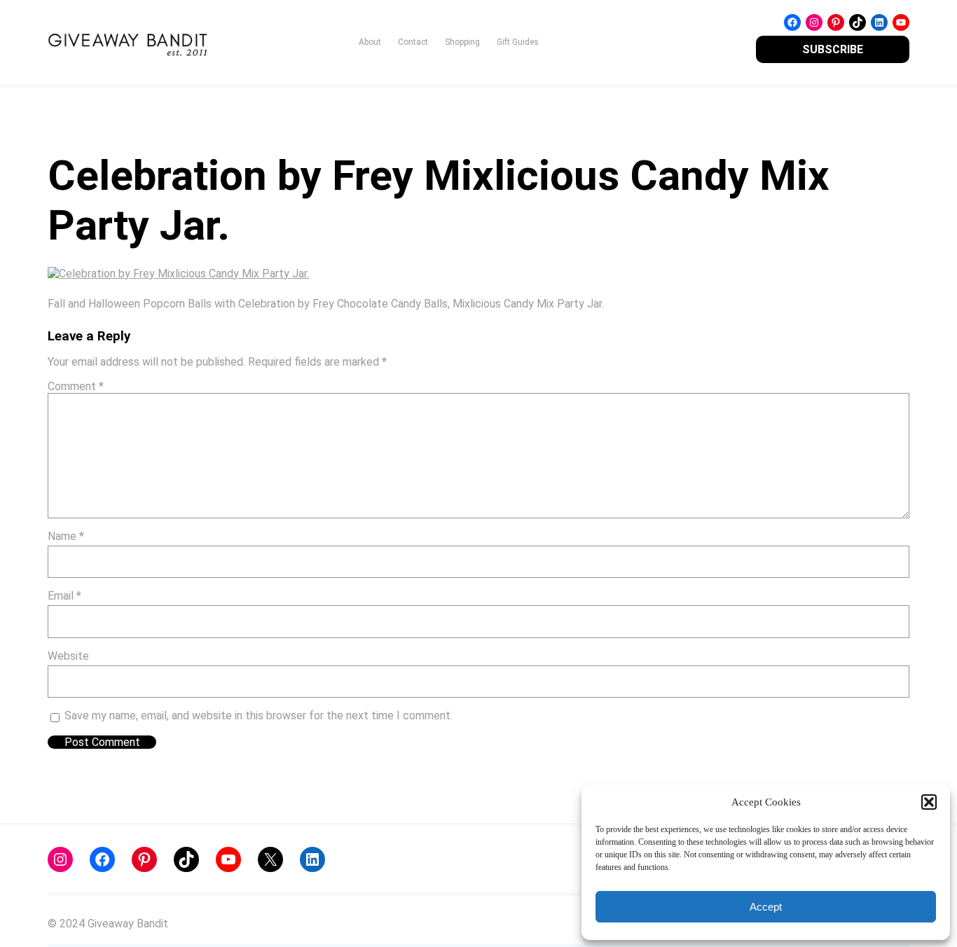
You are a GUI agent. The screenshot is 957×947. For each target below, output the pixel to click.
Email (64, 595)
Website (68, 656)
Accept (766, 907)
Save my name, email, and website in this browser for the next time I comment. (258, 715)
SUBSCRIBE (832, 49)
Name (66, 536)
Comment (76, 386)
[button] (929, 802)
